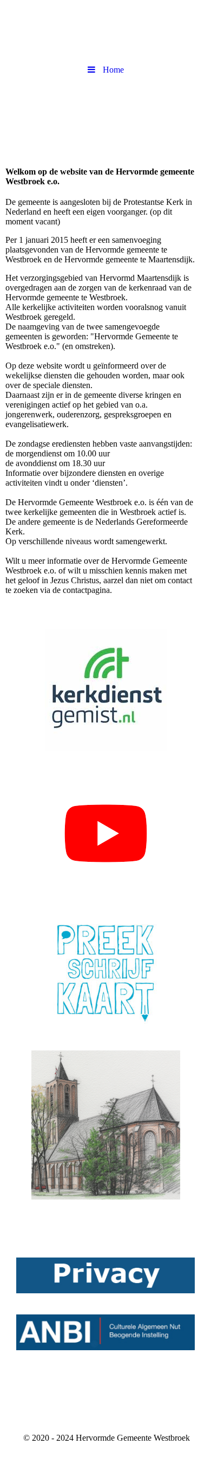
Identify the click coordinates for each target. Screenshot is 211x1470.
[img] (105, 118)
